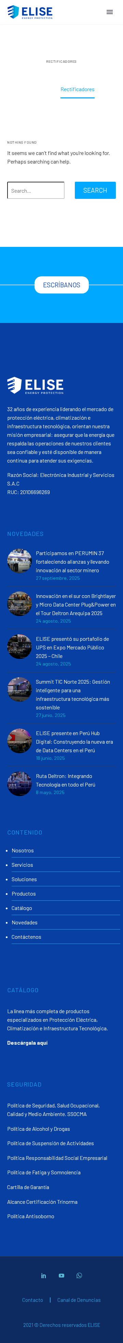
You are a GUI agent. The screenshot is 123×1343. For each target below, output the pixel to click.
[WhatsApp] (79, 1275)
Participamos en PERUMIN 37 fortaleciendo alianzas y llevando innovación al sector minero (72, 561)
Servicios (22, 864)
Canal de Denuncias (79, 1300)
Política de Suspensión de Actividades (50, 1143)
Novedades (25, 922)
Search (95, 190)
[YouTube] (61, 1275)
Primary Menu (110, 12)
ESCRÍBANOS (61, 285)
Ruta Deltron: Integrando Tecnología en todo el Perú (65, 780)
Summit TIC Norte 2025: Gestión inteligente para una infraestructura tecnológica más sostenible (73, 694)
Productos (24, 893)
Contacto (32, 1300)
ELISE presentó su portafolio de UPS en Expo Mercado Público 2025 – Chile (72, 647)
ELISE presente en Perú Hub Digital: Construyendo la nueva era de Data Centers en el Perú (74, 741)
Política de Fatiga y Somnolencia (44, 1172)
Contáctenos (26, 936)
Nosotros (23, 850)
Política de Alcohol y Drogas (38, 1128)
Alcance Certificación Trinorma (42, 1201)
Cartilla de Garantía (28, 1187)
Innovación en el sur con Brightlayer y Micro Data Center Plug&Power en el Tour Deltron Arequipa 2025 (76, 604)
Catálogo (22, 907)
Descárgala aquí (27, 1042)
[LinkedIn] (43, 1275)
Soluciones (24, 879)
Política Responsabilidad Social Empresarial (57, 1157)
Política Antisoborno (30, 1216)
